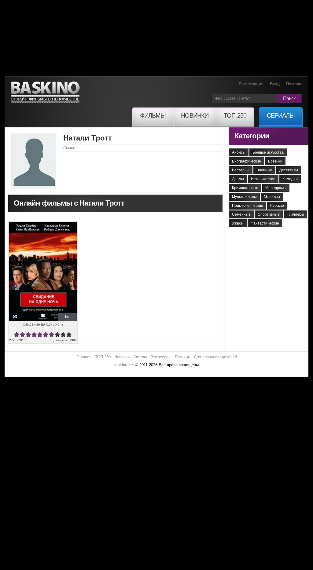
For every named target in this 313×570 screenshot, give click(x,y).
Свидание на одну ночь (43, 324)
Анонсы (238, 152)
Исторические (263, 179)
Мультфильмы (244, 197)
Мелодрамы (275, 188)
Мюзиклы (272, 197)
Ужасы (238, 223)
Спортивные (269, 214)
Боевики (275, 161)
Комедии (290, 179)
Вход (275, 84)
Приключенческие (247, 205)
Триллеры (295, 214)
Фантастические (265, 223)
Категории (251, 136)
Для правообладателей (215, 357)
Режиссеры (160, 357)
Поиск (289, 98)
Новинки (122, 357)
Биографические (246, 161)
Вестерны (240, 170)
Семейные (241, 214)
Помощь (294, 84)
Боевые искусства (268, 152)
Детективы (288, 170)
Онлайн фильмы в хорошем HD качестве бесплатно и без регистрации (45, 92)
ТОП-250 (103, 357)
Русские (277, 205)
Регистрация (251, 84)
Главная (83, 357)
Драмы (238, 179)
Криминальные (245, 188)
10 (69, 334)
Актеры (140, 357)
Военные (264, 170)
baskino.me (123, 365)
